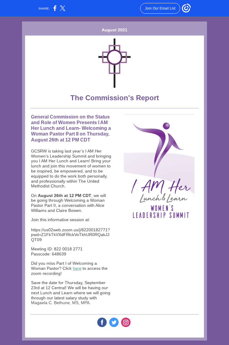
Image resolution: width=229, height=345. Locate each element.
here (77, 268)
